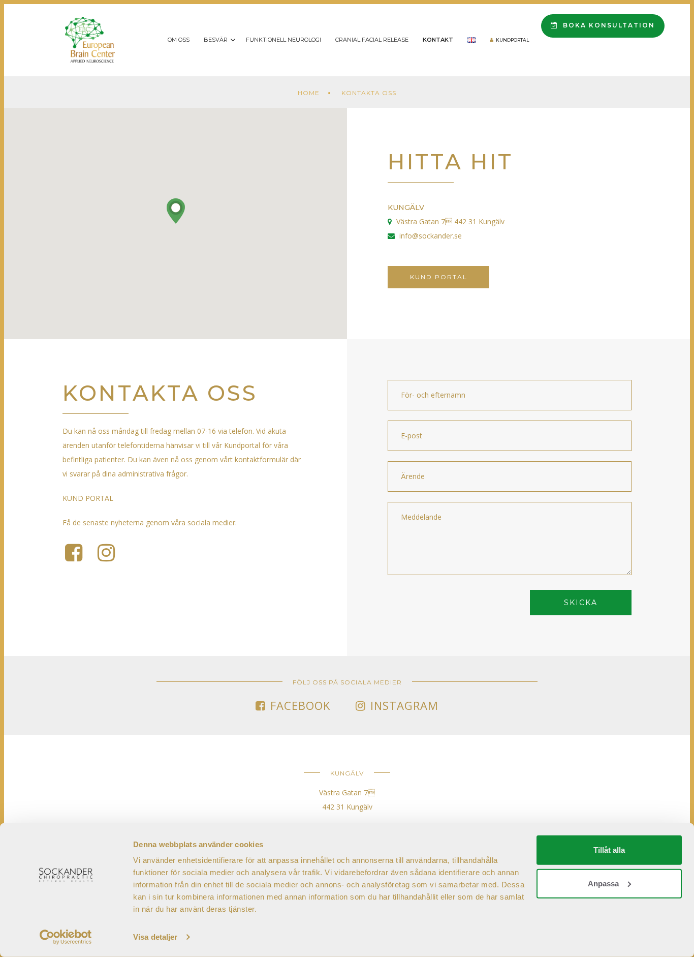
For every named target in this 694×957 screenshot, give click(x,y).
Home (309, 93)
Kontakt (438, 39)
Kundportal (512, 40)
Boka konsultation (607, 25)
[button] (175, 211)
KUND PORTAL (87, 498)
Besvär (216, 39)
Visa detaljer (155, 937)
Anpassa (603, 883)
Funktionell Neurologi (283, 39)
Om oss (179, 39)
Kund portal (438, 277)
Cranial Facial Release (371, 39)
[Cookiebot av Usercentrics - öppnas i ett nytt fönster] (65, 937)
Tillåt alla (609, 850)
